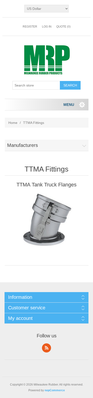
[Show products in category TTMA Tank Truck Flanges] (46, 218)
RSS (46, 347)
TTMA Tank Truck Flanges (46, 185)
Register (30, 26)
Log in (47, 26)
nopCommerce (55, 390)
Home (12, 123)
